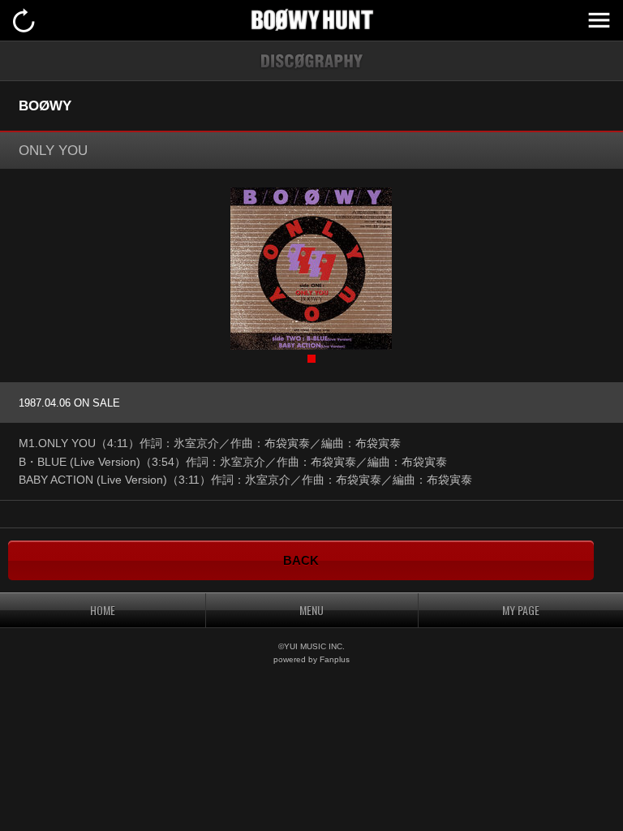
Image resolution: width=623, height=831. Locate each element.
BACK (301, 560)
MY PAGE (520, 609)
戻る (24, 20)
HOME (102, 609)
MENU (598, 20)
